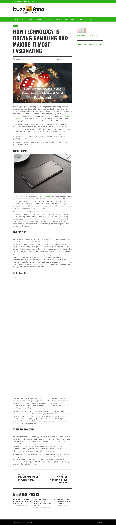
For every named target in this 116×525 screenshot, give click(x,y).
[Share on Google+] (68, 59)
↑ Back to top (99, 522)
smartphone (45, 196)
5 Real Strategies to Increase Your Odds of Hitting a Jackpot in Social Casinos (42, 502)
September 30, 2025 (45, 507)
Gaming (15, 26)
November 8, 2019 (25, 59)
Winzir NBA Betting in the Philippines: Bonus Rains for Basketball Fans (22, 501)
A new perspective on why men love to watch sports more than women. (62, 501)
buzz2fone (17, 505)
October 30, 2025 (24, 505)
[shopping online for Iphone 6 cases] (82, 29)
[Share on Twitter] (66, 59)
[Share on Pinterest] (71, 59)
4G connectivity (43, 242)
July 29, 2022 (64, 505)
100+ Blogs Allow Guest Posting (88, 35)
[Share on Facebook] (63, 59)
